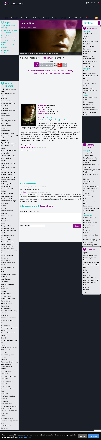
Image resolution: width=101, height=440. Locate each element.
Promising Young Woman (9, 328)
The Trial (4, 398)
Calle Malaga (5, 123)
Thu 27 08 (46, 64)
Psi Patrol (6, 35)
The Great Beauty (7, 381)
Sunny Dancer (87, 167)
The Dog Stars (88, 155)
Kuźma (3, 208)
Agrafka (85, 253)
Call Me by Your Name (8, 121)
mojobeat (23, 192)
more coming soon (90, 245)
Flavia (85, 71)
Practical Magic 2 (88, 242)
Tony (85, 213)
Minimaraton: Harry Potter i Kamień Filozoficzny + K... (7, 237)
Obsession (4, 282)
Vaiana (3, 416)
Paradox (86, 290)
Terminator (5, 359)
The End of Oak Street (90, 76)
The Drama (5, 374)
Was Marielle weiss (89, 59)
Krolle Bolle (87, 44)
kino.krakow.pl (15, 3)
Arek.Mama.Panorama (90, 34)
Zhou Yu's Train (6, 425)
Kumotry (4, 206)
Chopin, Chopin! (6, 126)
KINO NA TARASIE (7, 193)
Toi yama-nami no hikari (91, 109)
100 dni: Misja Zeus (89, 218)
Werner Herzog (32, 27)
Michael (3, 223)
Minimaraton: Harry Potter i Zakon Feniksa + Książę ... (9, 251)
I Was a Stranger (88, 196)
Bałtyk (3, 118)
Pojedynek (4, 315)
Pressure (86, 232)
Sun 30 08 (60, 64)
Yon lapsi (86, 193)
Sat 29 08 (55, 64)
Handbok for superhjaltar (91, 240)
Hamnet (4, 161)
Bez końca (86, 220)
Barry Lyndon (5, 116)
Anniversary (5, 108)
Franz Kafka (5, 153)
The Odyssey (7, 33)
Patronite (89, 18)
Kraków (88, 23)
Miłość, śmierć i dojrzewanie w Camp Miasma (8, 262)
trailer (51, 53)
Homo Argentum (88, 102)
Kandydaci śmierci (89, 107)
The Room (4, 393)
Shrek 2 (3, 338)
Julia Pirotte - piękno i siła (91, 165)
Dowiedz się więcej (25, 437)
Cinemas (91, 249)
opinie (56, 53)
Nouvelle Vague (88, 56)
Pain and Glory (6, 301)
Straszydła (6, 52)
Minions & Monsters (7, 255)
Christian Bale (46, 120)
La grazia (4, 213)
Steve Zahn (54, 120)
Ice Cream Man (88, 104)
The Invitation (5, 384)
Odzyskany (86, 81)
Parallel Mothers (6, 303)
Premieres (14, 18)
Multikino (86, 287)
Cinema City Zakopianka (91, 262)
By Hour (54, 18)
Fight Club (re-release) (8, 143)
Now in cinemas (9, 84)
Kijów (85, 270)
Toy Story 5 (5, 413)
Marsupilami (87, 227)
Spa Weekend (87, 206)
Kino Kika (86, 272)
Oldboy (3, 291)
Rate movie (31, 150)
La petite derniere (89, 201)
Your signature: (25, 226)
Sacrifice (86, 36)
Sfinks (85, 292)
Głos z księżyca (6, 158)
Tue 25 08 (37, 64)
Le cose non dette (7, 216)
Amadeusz (4, 98)
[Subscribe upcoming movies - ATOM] (96, 18)
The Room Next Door (8, 396)
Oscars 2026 (73, 18)
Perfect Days (5, 306)
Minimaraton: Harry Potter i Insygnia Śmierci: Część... (9, 230)
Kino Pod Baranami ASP (91, 280)
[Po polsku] (98, 2)
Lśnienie (3, 218)
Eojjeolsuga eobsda (7, 133)
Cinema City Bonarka (90, 255)
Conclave (4, 128)
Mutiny (85, 39)
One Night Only (88, 88)
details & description (42, 53)
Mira (84, 198)
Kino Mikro (86, 275)
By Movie (46, 18)
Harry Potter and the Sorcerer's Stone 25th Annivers (90, 160)
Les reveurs (87, 49)
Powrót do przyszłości (8, 318)
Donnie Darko (5, 131)
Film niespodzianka (7, 145)
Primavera (86, 64)
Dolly (85, 78)
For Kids (63, 18)
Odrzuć (82, 436)
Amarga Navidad (88, 153)
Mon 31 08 (64, 64)
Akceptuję (93, 436)
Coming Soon (25, 18)
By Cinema (36, 18)
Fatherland (4, 140)
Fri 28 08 (50, 64)
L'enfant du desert (89, 46)
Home (6, 18)
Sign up (93, 3)
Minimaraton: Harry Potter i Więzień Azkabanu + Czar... (7, 244)
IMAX (85, 267)
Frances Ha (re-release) (90, 41)
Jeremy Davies (63, 120)
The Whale (4, 401)
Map (81, 18)
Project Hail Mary (6, 325)
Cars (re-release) (88, 191)
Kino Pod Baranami (89, 277)
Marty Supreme (6, 221)
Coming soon (90, 146)
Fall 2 (85, 203)
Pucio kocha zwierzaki (90, 61)
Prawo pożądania (7, 320)
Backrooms (5, 113)
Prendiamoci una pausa (90, 174)
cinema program (30, 53)
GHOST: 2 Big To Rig (8, 155)
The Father (4, 379)
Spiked (3, 345)
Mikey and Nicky (6, 226)
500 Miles (86, 179)
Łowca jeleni (5, 428)
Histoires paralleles (89, 73)
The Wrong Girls (88, 66)
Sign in (87, 3)
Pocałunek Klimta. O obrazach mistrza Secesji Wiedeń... (9, 310)
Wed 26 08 (41, 64)
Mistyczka (86, 230)
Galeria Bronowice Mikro (91, 265)
